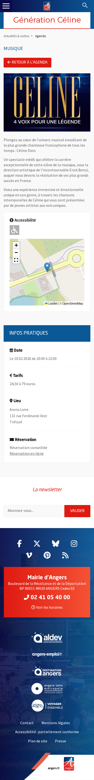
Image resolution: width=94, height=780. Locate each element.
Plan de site (37, 741)
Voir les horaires (49, 607)
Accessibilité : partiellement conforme (47, 731)
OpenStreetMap (72, 303)
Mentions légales (55, 722)
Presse (60, 741)
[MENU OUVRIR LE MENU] (6, 6)
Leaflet (52, 303)
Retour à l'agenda (29, 63)
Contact (27, 722)
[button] (47, 267)
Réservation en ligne (27, 453)
